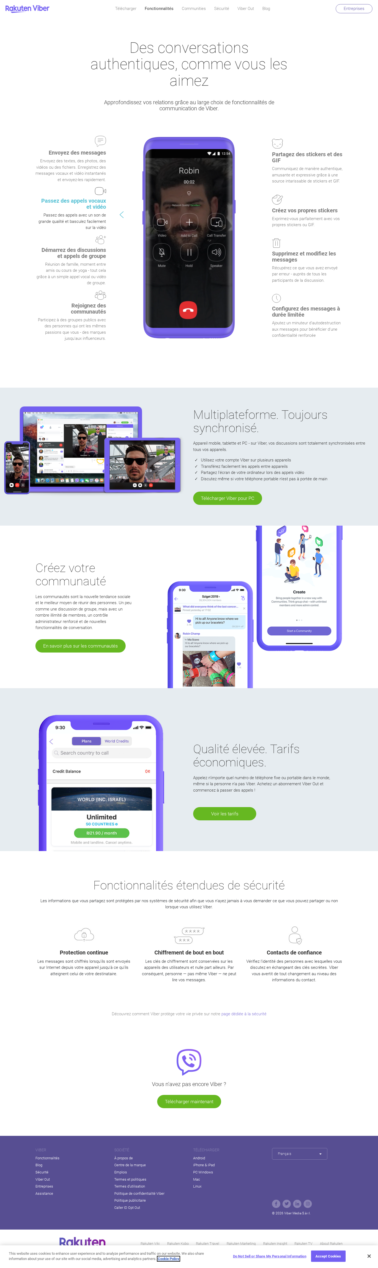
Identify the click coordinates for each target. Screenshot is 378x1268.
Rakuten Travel (207, 1243)
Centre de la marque (130, 1165)
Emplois (120, 1172)
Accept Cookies (328, 1256)
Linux (197, 1186)
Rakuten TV (303, 1243)
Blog (266, 8)
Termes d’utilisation (129, 1186)
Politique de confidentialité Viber (139, 1193)
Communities (194, 8)
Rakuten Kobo (178, 1243)
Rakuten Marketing (241, 1243)
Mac (196, 1179)
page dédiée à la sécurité (243, 1013)
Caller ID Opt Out (127, 1208)
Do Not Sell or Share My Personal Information (269, 1256)
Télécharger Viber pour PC (227, 498)
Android (199, 1158)
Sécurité (221, 8)
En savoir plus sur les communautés (80, 646)
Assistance (44, 1193)
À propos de (123, 1158)
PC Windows (203, 1172)
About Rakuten (331, 1243)
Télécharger (125, 8)
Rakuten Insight (275, 1243)
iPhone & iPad (204, 1165)
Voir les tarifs (225, 813)
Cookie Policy (168, 1259)
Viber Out (245, 8)
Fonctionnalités (159, 8)
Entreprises (354, 8)
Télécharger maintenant (189, 1101)
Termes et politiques (130, 1179)
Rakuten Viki (150, 1243)
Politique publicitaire (130, 1200)
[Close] (369, 1256)
